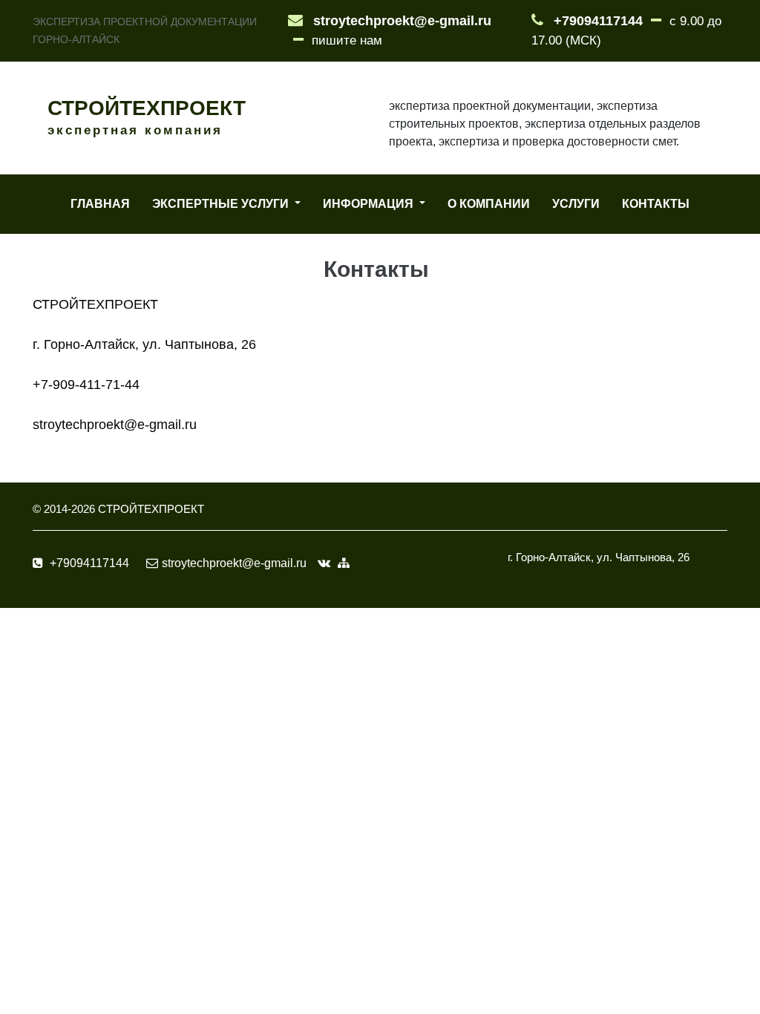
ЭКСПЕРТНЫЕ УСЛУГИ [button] (222, 203)
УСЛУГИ (576, 203)
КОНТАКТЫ (655, 203)
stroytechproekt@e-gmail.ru (402, 20)
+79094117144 (598, 20)
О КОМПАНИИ (489, 203)
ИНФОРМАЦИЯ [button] (369, 203)
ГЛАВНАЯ (100, 203)
